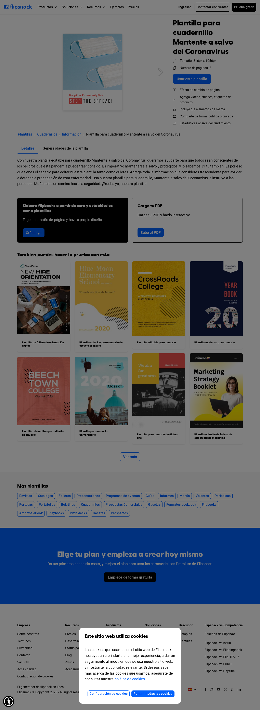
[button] (8, 701)
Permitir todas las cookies (152, 694)
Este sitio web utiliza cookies (116, 636)
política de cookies (130, 679)
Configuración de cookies (109, 694)
